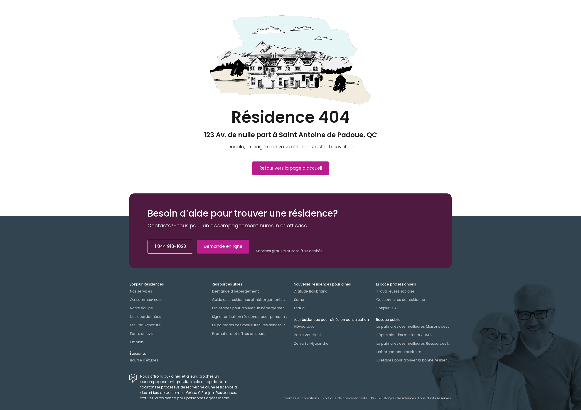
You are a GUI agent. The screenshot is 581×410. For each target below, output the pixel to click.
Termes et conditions (301, 398)
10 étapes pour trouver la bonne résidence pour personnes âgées (414, 360)
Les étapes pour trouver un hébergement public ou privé (249, 308)
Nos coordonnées (145, 316)
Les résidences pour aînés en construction (331, 319)
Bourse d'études (144, 360)
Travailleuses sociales (395, 291)
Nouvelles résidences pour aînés (322, 284)
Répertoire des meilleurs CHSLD (404, 334)
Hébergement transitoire (398, 351)
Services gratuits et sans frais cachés (289, 251)
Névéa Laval (304, 326)
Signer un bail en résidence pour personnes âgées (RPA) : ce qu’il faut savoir (249, 316)
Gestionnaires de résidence (400, 299)
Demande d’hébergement (235, 291)
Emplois (137, 342)
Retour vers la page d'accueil (290, 168)
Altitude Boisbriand (310, 291)
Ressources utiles (227, 284)
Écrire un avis (141, 333)
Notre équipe (141, 308)
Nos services (141, 291)
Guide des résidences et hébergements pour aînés (249, 299)
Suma (299, 299)
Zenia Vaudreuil (307, 334)
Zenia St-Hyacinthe (311, 343)
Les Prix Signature (145, 325)
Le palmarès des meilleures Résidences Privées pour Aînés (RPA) (249, 325)
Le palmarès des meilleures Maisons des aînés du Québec (414, 326)
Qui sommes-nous (146, 299)
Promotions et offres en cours (238, 333)
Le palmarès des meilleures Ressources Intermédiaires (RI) (414, 343)
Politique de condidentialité (345, 398)
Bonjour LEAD (387, 308)
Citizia (299, 308)
